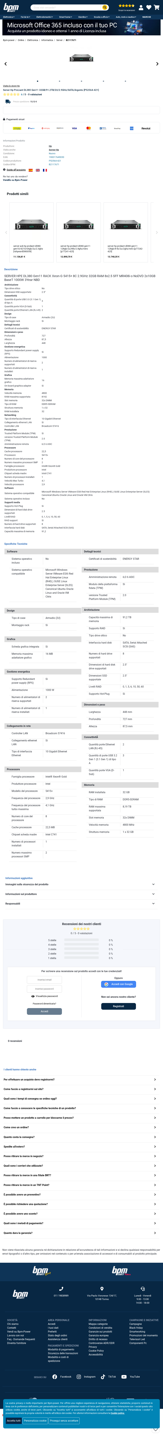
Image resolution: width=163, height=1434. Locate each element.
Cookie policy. (118, 1413)
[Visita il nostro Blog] (42, 1270)
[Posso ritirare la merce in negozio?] (155, 1156)
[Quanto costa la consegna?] (155, 1137)
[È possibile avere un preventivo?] (155, 1194)
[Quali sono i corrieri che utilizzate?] (155, 1166)
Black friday (136, 1327)
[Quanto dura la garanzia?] (155, 1233)
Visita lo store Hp (11, 86)
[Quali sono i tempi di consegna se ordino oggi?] (155, 1099)
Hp (50, 146)
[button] (5, 63)
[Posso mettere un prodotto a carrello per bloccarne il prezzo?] (155, 1118)
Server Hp (54, 149)
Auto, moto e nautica (125, 17)
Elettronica (8, 17)
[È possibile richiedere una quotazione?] (155, 1204)
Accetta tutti (14, 1420)
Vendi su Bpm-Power (18, 1331)
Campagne (135, 1323)
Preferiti (52, 1331)
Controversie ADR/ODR (101, 1343)
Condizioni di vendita (100, 1327)
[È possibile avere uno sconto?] (155, 1214)
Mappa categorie (98, 1323)
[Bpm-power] (11, 7)
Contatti (11, 1327)
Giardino (82, 17)
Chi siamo (12, 1323)
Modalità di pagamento (61, 1349)
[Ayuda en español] (30, 170)
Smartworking (137, 1331)
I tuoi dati (53, 1327)
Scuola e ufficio (101, 17)
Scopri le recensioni (126, 10)
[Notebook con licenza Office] (81, 27)
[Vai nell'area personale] (142, 7)
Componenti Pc (138, 1343)
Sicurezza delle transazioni (63, 1353)
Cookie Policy (96, 1350)
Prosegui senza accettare (64, 1420)
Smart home (64, 17)
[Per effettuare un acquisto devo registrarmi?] (155, 1079)
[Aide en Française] (45, 170)
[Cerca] (105, 7)
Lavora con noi (15, 1335)
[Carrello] (156, 8)
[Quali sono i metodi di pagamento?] (155, 1223)
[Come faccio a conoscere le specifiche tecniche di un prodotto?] (155, 1108)
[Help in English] (37, 170)
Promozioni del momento (143, 1335)
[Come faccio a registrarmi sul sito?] (155, 1089)
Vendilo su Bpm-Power (15, 180)
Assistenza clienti (57, 1339)
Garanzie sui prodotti (100, 1331)
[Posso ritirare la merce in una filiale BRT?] (155, 1175)
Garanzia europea (99, 1335)
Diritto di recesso (98, 1339)
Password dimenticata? (44, 1003)
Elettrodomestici (43, 17)
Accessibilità (96, 1354)
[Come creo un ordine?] (155, 1127)
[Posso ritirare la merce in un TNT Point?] (155, 1185)
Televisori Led (137, 1339)
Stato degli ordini (57, 1335)
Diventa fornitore (16, 1343)
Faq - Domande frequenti (21, 1339)
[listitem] (31, 232)
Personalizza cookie (35, 1420)
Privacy (93, 1346)
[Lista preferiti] (148, 8)
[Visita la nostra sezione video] (121, 1270)
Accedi (51, 1323)
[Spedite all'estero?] (155, 1146)
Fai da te (24, 17)
